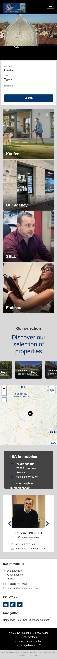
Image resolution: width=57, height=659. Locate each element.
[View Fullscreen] (4, 400)
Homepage (14, 10)
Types (6, 75)
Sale (16, 48)
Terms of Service (26, 655)
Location (8, 66)
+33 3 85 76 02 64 (27, 476)
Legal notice (41, 633)
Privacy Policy (46, 652)
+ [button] (4, 388)
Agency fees (30, 637)
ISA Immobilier (24, 456)
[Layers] (51, 389)
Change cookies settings (30, 641)
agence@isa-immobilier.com (31, 548)
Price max (8, 86)
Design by (30, 645)
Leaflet (53, 443)
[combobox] (28, 70)
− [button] (4, 393)
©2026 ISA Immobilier (20, 633)
